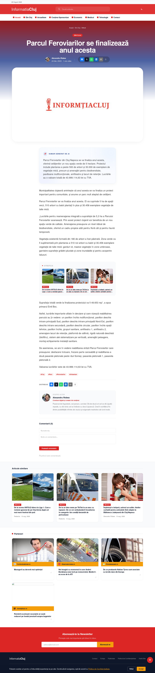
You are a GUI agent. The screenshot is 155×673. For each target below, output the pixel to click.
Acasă (18, 17)
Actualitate (41, 17)
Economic (78, 17)
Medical (90, 17)
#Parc (50, 374)
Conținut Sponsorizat (60, 17)
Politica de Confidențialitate (99, 669)
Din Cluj (29, 17)
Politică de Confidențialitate (127, 659)
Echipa (102, 659)
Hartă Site (142, 659)
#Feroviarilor (60, 374)
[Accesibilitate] (150, 660)
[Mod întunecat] (142, 9)
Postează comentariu (49, 448)
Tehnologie (103, 17)
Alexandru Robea (59, 58)
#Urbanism (73, 374)
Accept (141, 669)
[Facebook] (82, 59)
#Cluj (42, 374)
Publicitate (111, 659)
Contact (116, 17)
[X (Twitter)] (87, 59)
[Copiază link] (106, 59)
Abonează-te (105, 644)
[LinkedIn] (96, 59)
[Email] (101, 59)
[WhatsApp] (91, 59)
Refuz (131, 669)
